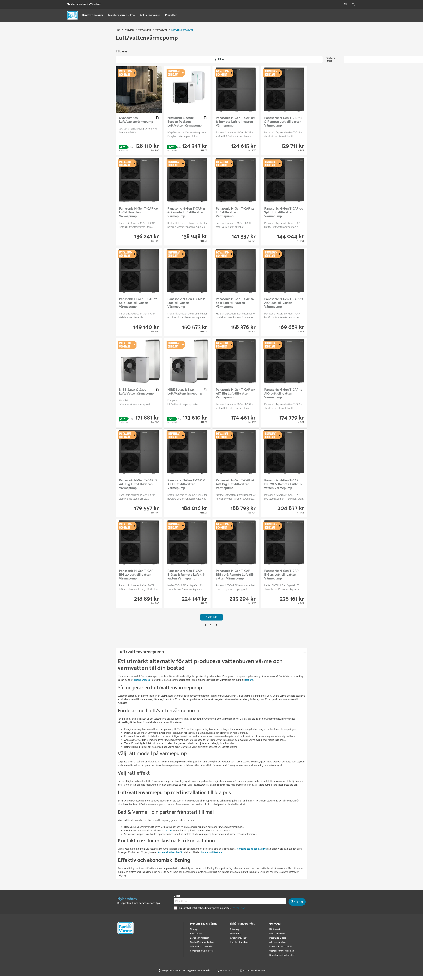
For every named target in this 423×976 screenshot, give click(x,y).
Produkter (171, 15)
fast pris (249, 680)
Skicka (297, 902)
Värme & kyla (144, 30)
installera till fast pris (211, 852)
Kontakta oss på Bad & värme (252, 849)
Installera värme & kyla (121, 15)
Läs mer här (238, 908)
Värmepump (161, 30)
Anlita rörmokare (150, 15)
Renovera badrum (92, 15)
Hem (118, 30)
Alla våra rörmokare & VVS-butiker (84, 4)
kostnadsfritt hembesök (170, 852)
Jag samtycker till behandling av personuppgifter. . (211, 908)
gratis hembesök (142, 680)
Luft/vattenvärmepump (182, 30)
